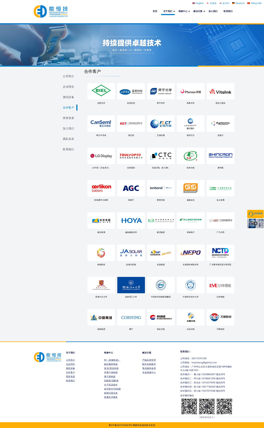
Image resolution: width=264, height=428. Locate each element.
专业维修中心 (149, 372)
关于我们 (167, 11)
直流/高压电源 (111, 368)
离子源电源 (109, 376)
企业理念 (68, 86)
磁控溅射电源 (111, 364)
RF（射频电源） (112, 360)
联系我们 (228, 11)
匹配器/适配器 (111, 380)
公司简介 (68, 76)
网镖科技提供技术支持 (144, 425)
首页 (155, 11)
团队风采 (68, 139)
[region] (132, 45)
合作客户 (68, 107)
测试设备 (68, 97)
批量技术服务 (111, 397)
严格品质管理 (149, 360)
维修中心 (183, 11)
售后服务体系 (149, 368)
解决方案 (198, 11)
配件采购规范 (149, 364)
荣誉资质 (68, 118)
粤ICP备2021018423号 (120, 425)
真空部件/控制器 (112, 388)
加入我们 (213, 11)
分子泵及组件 (111, 384)
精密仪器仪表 (111, 392)
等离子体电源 (111, 372)
